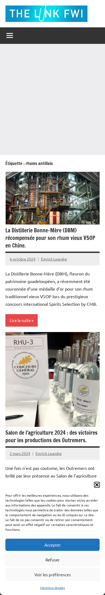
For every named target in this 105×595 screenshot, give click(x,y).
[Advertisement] (52, 99)
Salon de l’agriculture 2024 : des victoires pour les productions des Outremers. (51, 436)
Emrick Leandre (54, 258)
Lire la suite (20, 320)
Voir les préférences (52, 574)
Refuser (53, 559)
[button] (97, 484)
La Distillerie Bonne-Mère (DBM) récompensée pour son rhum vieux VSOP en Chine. (50, 237)
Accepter (52, 544)
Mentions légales (52, 588)
